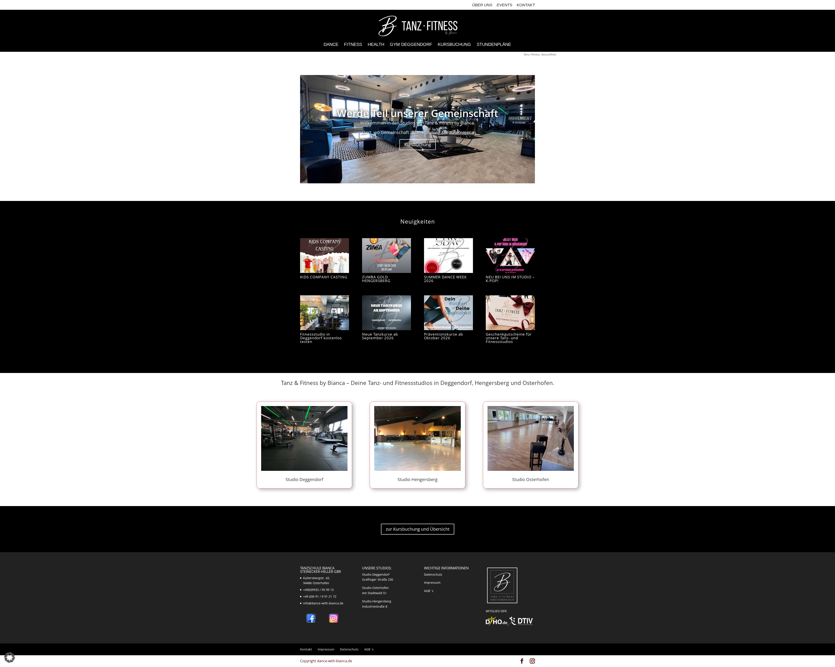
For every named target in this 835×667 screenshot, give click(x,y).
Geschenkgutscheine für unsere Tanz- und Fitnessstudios (509, 338)
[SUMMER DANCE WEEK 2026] (448, 255)
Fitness (353, 45)
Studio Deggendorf (304, 479)
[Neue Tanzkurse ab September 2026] (386, 312)
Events (504, 5)
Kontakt (526, 5)
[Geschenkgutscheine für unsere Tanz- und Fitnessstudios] (510, 312)
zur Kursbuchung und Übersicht (417, 529)
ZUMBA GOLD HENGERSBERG (376, 278)
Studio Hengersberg (417, 479)
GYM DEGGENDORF (411, 45)
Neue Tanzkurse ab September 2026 (380, 336)
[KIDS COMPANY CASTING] (324, 255)
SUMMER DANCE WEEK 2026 (445, 278)
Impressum (432, 582)
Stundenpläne (494, 45)
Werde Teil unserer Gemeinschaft (417, 113)
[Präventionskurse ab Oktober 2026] (448, 312)
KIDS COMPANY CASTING (323, 276)
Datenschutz (433, 574)
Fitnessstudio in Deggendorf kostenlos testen (321, 338)
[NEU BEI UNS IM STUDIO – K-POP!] (510, 255)
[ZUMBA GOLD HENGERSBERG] (386, 255)
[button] (9, 657)
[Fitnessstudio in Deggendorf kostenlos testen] (324, 312)
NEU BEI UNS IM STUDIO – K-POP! (510, 278)
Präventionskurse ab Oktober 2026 (443, 336)
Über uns (482, 5)
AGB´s (428, 591)
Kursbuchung (454, 45)
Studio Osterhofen (530, 479)
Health (376, 45)
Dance (331, 45)
